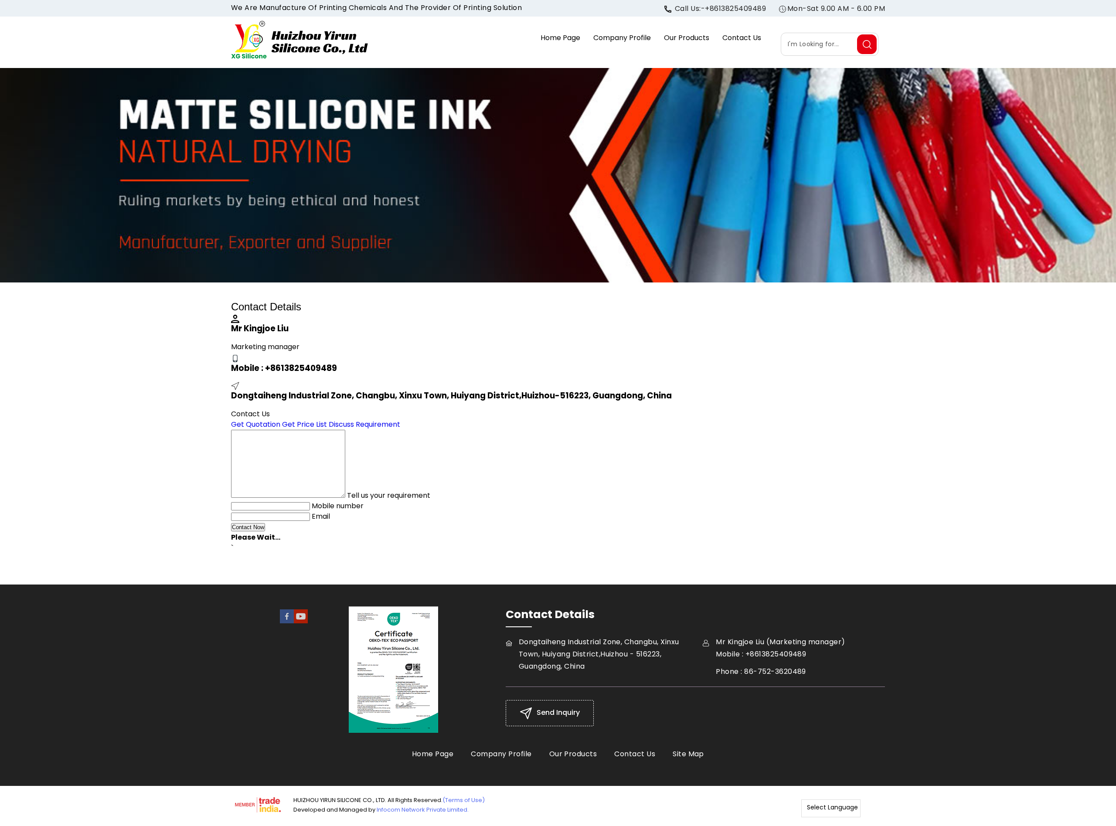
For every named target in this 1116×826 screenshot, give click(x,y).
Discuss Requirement (364, 424)
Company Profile (622, 38)
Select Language (832, 807)
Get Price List (304, 424)
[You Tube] (301, 621)
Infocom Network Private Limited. (423, 810)
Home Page (560, 38)
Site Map (688, 754)
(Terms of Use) (463, 800)
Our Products (686, 38)
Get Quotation (255, 424)
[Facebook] (287, 621)
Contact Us (741, 38)
